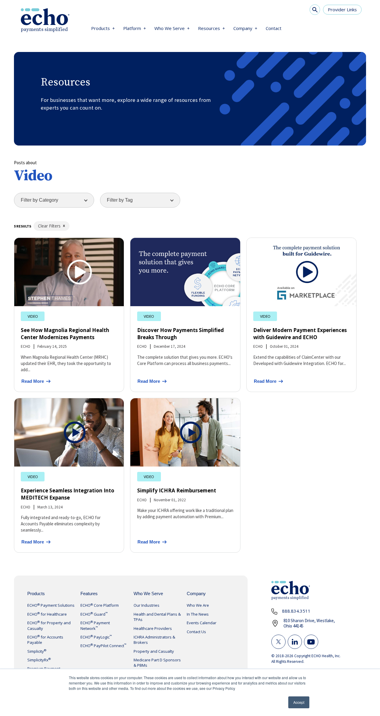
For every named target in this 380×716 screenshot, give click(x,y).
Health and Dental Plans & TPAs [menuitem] (157, 616)
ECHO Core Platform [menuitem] (99, 605)
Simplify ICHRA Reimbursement (176, 490)
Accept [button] (298, 702)
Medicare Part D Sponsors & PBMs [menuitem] (157, 662)
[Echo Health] (45, 21)
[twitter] (278, 642)
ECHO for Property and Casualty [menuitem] (49, 625)
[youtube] (311, 642)
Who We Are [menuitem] (198, 605)
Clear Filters (49, 226)
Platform (132, 28)
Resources (209, 28)
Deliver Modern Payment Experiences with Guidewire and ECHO (300, 334)
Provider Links (342, 9)
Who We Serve (169, 28)
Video (33, 316)
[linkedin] (295, 642)
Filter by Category (39, 200)
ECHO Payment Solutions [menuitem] (51, 605)
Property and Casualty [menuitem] (154, 651)
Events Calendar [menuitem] (201, 622)
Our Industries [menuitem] (146, 605)
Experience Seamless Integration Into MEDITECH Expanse (67, 494)
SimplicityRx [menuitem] (39, 660)
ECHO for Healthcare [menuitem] (47, 614)
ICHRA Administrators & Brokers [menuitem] (154, 639)
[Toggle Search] (315, 9)
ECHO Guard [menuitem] (94, 614)
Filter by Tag (120, 200)
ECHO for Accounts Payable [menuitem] (45, 639)
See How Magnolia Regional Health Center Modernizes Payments (65, 334)
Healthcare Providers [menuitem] (153, 628)
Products (100, 28)
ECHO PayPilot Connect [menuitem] (103, 645)
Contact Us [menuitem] (196, 631)
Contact (273, 28)
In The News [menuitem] (198, 614)
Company (242, 28)
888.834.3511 (296, 611)
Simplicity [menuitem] (36, 651)
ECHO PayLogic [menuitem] (96, 637)
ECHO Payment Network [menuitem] (95, 625)
